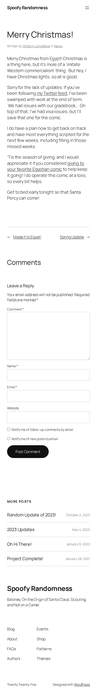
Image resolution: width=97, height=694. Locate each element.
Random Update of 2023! (31, 514)
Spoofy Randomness (27, 7)
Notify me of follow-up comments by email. (43, 429)
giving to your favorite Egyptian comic (45, 166)
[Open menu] (87, 8)
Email (12, 387)
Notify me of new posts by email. (35, 438)
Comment (15, 309)
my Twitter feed (52, 93)
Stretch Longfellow (36, 46)
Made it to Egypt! (27, 237)
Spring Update (72, 237)
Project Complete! (25, 558)
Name (12, 366)
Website (13, 408)
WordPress (82, 684)
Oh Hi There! (19, 544)
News (58, 46)
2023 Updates (21, 529)
